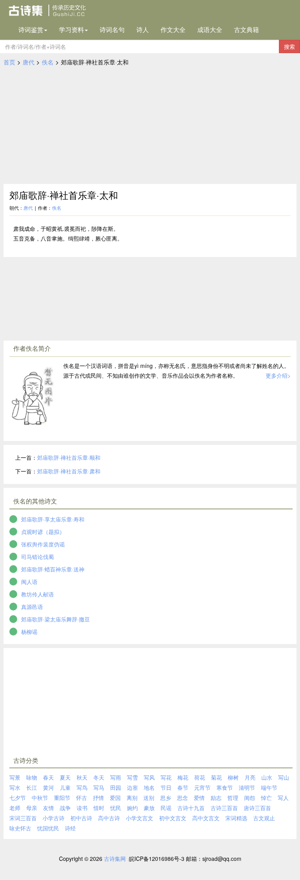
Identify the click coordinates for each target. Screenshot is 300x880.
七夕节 (17, 797)
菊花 (216, 777)
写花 (166, 777)
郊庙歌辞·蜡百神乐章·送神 (52, 569)
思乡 (165, 797)
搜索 (289, 46)
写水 (14, 787)
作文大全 (173, 29)
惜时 (98, 808)
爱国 (115, 797)
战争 (65, 808)
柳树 (233, 777)
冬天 (98, 777)
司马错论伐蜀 (37, 556)
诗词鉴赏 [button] (30, 29)
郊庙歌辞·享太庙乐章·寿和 (52, 519)
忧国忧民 (48, 828)
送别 (148, 797)
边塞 (132, 787)
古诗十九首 (191, 808)
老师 (14, 808)
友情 (48, 808)
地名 (149, 787)
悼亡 (266, 797)
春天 (48, 777)
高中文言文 (206, 818)
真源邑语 (32, 606)
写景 (14, 777)
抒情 (98, 797)
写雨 (115, 777)
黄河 (48, 787)
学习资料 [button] (71, 29)
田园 (115, 787)
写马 (98, 787)
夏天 (65, 777)
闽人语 (29, 581)
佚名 (48, 62)
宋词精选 (236, 818)
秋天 (82, 777)
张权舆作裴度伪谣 (43, 544)
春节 (182, 787)
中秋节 (40, 797)
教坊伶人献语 (37, 594)
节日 (166, 787)
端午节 (269, 787)
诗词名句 (112, 29)
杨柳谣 (29, 631)
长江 (31, 787)
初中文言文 (172, 818)
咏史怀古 (20, 828)
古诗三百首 (224, 808)
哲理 (232, 797)
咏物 (31, 777)
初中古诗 (81, 818)
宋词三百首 (23, 818)
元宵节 (202, 787)
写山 (283, 777)
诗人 (142, 29)
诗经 (70, 828)
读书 (82, 808)
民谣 (166, 808)
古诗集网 (115, 858)
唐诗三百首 (257, 808)
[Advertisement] (150, 125)
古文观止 (264, 818)
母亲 (31, 808)
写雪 (132, 777)
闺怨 (249, 797)
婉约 (132, 808)
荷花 (199, 777)
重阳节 (62, 797)
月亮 (250, 777)
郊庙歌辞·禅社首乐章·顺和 (68, 457)
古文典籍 (246, 29)
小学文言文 (139, 818)
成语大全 (209, 29)
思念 (182, 797)
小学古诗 (53, 818)
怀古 (81, 797)
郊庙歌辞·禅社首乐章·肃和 (68, 471)
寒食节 (224, 787)
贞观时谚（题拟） (43, 531)
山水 (266, 777)
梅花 (182, 777)
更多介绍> (278, 375)
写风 (149, 777)
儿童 (65, 787)
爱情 (199, 797)
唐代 (28, 62)
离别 (132, 797)
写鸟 (82, 787)
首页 (9, 62)
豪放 (149, 808)
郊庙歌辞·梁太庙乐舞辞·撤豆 (55, 619)
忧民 (115, 808)
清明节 (247, 787)
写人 (283, 797)
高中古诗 (109, 818)
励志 (216, 797)
